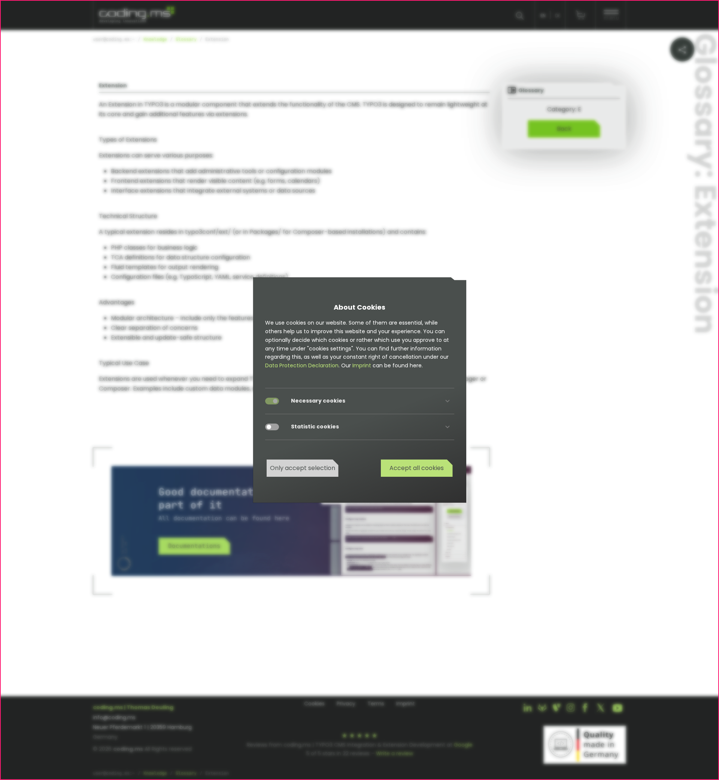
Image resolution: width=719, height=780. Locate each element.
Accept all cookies (416, 468)
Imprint (361, 365)
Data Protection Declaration (302, 365)
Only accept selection (302, 468)
